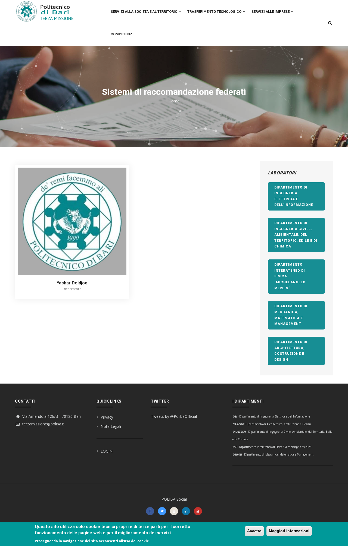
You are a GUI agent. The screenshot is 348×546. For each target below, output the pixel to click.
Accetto (254, 531)
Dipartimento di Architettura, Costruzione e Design (290, 351)
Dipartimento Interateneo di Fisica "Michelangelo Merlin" (290, 276)
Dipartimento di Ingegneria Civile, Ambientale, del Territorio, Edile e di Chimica (295, 234)
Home (174, 100)
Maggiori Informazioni (289, 531)
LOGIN (107, 451)
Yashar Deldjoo (72, 282)
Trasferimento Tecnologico (214, 12)
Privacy (107, 417)
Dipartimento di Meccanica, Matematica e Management (290, 315)
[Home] (48, 11)
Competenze (122, 34)
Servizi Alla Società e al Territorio (144, 12)
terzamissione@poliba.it (42, 423)
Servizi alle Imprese (270, 12)
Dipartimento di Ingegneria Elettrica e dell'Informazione (293, 196)
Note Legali (111, 426)
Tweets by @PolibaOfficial (174, 416)
